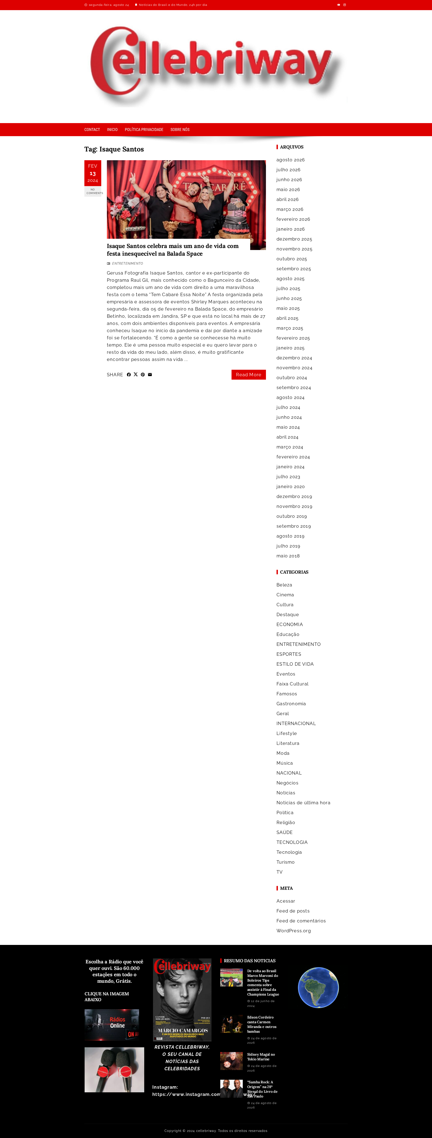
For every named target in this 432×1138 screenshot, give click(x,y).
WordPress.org (294, 930)
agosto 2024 (291, 397)
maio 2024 (288, 427)
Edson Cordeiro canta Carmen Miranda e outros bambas (262, 1024)
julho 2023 (288, 476)
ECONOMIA (290, 624)
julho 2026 (289, 169)
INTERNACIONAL (296, 723)
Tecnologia (289, 852)
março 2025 (290, 328)
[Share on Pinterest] (142, 374)
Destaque (288, 614)
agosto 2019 (291, 536)
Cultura (285, 604)
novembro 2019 (295, 506)
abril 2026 (288, 199)
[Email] (149, 374)
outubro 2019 (292, 516)
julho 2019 (288, 546)
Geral (283, 713)
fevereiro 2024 (293, 457)
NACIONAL (289, 773)
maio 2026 (288, 189)
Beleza (284, 585)
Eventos (286, 674)
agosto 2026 (291, 159)
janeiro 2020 (291, 486)
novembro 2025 (295, 249)
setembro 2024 (294, 387)
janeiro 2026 (291, 229)
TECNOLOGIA (292, 842)
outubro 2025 (292, 258)
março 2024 (290, 447)
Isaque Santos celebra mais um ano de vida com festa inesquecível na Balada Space (173, 249)
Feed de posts (293, 911)
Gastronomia (291, 703)
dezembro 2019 (294, 496)
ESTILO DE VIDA (295, 664)
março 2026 (290, 209)
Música (285, 763)
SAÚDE (285, 832)
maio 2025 (288, 308)
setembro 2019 (294, 526)
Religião (286, 822)
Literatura (288, 743)
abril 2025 (288, 318)
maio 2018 (288, 556)
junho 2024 (289, 417)
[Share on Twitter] (135, 374)
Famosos (287, 693)
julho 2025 (288, 288)
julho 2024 (288, 407)
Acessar (286, 901)
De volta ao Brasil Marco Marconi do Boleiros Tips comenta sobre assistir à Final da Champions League (263, 982)
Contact (92, 129)
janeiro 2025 (291, 348)
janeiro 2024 (291, 466)
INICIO (112, 129)
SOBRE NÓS (180, 129)
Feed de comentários (301, 921)
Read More (248, 374)
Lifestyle (287, 733)
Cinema (285, 594)
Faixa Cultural (292, 684)
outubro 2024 (292, 377)
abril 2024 (288, 437)
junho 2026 (289, 179)
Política (285, 812)
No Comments (94, 191)
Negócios (288, 783)
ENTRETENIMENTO (127, 263)
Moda (283, 753)
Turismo (286, 862)
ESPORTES (289, 654)
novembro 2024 (295, 367)
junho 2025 (289, 298)
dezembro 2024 (294, 358)
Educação (288, 634)
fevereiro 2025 (293, 338)
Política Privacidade (144, 129)
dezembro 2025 (294, 239)
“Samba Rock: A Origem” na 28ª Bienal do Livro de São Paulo (262, 1089)
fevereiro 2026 (293, 219)
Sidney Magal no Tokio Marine (261, 1056)
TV (280, 872)
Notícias (286, 792)
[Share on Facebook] (128, 374)
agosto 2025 (291, 278)
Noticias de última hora (304, 802)
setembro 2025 (294, 268)
